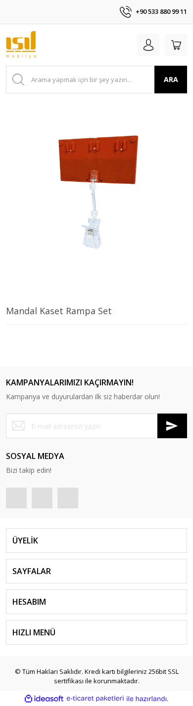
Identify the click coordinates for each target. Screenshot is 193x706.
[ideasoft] (44, 699)
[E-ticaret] (95, 699)
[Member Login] (148, 45)
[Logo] (21, 45)
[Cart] (176, 45)
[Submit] (172, 426)
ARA (171, 79)
